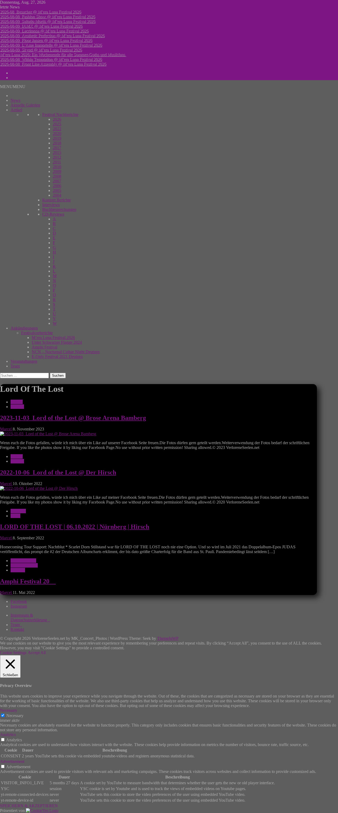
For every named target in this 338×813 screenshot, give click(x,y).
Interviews (51, 204)
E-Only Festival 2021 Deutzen (57, 356)
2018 (57, 143)
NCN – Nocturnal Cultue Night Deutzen (66, 352)
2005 (57, 190)
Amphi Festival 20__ (28, 581)
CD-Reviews (53, 214)
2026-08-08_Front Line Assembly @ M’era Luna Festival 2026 (53, 64)
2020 (57, 133)
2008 (57, 176)
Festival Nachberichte (60, 114)
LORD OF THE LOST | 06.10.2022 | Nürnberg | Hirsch (74, 526)
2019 (57, 138)
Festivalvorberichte (37, 333)
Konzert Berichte (56, 200)
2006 (57, 185)
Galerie (17, 402)
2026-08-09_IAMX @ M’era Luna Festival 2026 (41, 26)
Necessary (15, 715)
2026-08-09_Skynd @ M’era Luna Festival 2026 (41, 49)
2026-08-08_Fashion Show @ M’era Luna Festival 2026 (47, 16)
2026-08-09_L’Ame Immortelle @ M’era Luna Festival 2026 (51, 45)
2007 (57, 181)
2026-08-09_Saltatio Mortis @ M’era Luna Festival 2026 (47, 21)
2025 (57, 124)
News (15, 100)
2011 (57, 162)
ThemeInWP (168, 638)
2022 (57, 129)
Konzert (17, 406)
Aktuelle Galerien (25, 105)
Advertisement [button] (12, 761)
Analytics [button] (8, 734)
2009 (57, 171)
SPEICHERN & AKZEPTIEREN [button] (29, 806)
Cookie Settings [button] (13, 652)
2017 (57, 148)
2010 (57, 166)
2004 (57, 195)
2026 (57, 119)
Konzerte (18, 511)
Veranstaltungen (24, 361)
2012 (57, 157)
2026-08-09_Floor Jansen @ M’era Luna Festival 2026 (46, 40)
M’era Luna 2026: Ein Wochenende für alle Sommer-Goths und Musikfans (63, 54)
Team (15, 366)
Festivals (18, 570)
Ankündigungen (24, 328)
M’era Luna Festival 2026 (53, 337)
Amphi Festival (44, 347)
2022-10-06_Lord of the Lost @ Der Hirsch (58, 472)
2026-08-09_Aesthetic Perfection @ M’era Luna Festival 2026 (52, 35)
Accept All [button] (37, 652)
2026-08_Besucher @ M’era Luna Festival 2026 (40, 11)
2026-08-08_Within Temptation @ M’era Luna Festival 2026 (51, 59)
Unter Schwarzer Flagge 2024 (57, 342)
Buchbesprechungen (59, 209)
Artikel (16, 110)
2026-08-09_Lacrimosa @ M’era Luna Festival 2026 (44, 30)
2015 (57, 152)
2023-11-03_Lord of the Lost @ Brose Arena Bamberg (73, 417)
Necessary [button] (8, 710)
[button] (12, 86)
